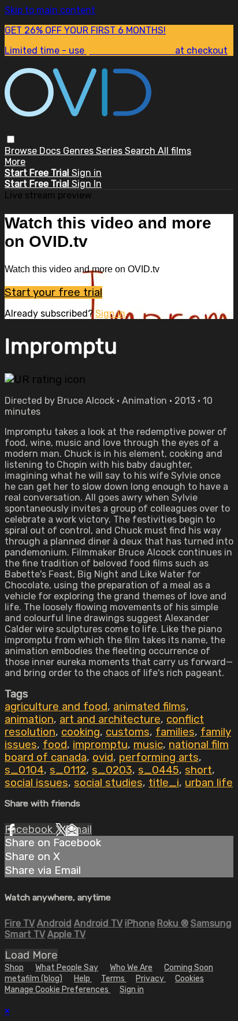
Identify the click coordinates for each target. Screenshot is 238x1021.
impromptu (100, 744)
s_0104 (24, 770)
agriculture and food (56, 706)
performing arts (159, 757)
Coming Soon (188, 968)
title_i (163, 782)
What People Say (66, 968)
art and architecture (110, 719)
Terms (114, 979)
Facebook (30, 829)
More (15, 161)
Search (141, 150)
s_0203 (112, 770)
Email (78, 829)
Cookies (189, 979)
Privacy (151, 979)
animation (29, 719)
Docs (51, 150)
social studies (108, 782)
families (175, 732)
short (198, 770)
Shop (14, 968)
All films (174, 150)
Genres (79, 150)
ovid (102, 757)
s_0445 (158, 770)
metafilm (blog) (33, 979)
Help (83, 979)
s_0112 (68, 770)
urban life (209, 782)
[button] (10, 139)
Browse (22, 150)
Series (110, 150)
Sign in (87, 172)
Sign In (87, 183)
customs (128, 732)
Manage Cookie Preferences (57, 989)
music (148, 744)
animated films (149, 706)
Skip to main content (50, 10)
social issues (36, 782)
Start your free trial (53, 292)
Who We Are (131, 968)
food (55, 744)
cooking (80, 732)
